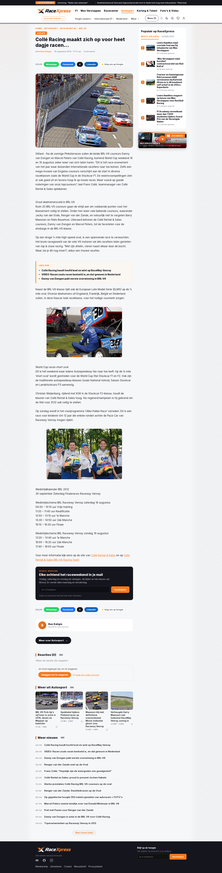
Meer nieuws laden (84, 833)
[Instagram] (51, 860)
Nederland (122, 19)
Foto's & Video (169, 10)
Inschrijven (120, 589)
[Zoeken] (172, 18)
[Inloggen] (184, 18)
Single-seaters (83, 19)
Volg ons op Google (113, 64)
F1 (76, 10)
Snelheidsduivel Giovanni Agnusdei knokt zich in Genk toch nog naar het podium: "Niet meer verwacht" (112, 3)
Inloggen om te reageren (54, 674)
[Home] (53, 11)
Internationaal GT (104, 19)
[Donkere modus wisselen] (166, 18)
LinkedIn (91, 64)
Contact (68, 866)
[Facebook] (44, 860)
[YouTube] (37, 860)
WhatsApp (51, 64)
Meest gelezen (150, 37)
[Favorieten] (178, 18)
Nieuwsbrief (80, 866)
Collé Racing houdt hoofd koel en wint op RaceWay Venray (76, 270)
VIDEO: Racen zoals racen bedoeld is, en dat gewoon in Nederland (81, 274)
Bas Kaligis (46, 51)
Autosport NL (68, 28)
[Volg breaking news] (161, 18)
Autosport (127, 10)
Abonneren (177, 136)
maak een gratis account (87, 675)
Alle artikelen (54, 18)
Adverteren (56, 866)
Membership (41, 866)
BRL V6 (82, 28)
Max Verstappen (91, 10)
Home (38, 28)
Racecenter (111, 10)
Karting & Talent (147, 10)
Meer (135, 19)
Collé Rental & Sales (103, 555)
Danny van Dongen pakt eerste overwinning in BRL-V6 (74, 278)
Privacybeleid (95, 866)
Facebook (68, 64)
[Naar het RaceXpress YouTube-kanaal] (162, 140)
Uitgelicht (168, 37)
